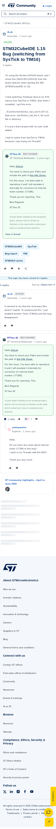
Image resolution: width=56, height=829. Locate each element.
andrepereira (19, 427)
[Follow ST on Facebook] (25, 792)
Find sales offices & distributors (19, 673)
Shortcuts (8, 723)
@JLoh (19, 166)
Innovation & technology (15, 614)
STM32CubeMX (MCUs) (17, 23)
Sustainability (10, 606)
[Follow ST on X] (5, 792)
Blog (5, 639)
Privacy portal (30, 813)
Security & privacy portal (16, 777)
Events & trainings (12, 698)
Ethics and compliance (15, 752)
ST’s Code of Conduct (14, 769)
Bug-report (11, 253)
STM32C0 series (14, 260)
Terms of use (12, 809)
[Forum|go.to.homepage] (21, 5)
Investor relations (12, 597)
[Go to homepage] (10, 571)
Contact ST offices (13, 665)
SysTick (32, 246)
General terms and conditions (18, 647)
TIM (25, 253)
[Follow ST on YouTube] (32, 792)
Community (9, 681)
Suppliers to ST (11, 631)
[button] (3, 6)
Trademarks (13, 813)
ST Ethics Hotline (12, 761)
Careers (7, 622)
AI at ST (7, 706)
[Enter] (5, 14)
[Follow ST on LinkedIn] (11, 792)
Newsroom (8, 689)
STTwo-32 (15, 154)
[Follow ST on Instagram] (18, 792)
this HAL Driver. (38, 175)
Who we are (9, 589)
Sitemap (7, 732)
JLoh (10, 32)
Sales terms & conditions (36, 809)
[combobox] (28, 14)
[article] (28, 310)
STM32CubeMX (13, 246)
